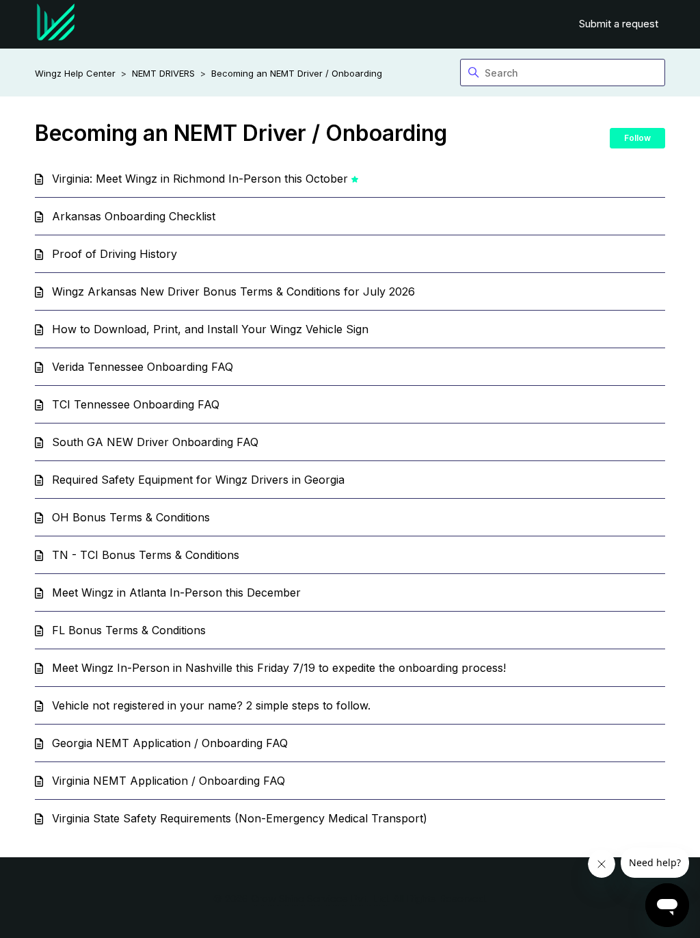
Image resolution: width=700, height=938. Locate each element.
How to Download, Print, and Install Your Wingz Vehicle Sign (210, 329)
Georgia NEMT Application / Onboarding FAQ (170, 743)
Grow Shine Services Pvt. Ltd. (320, 898)
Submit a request (618, 23)
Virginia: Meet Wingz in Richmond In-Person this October (200, 178)
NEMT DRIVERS (163, 73)
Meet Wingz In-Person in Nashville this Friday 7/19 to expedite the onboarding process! (279, 668)
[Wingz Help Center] (56, 24)
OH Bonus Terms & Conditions (131, 517)
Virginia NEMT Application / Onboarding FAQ (168, 780)
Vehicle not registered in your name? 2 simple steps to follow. (211, 705)
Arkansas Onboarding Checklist (133, 216)
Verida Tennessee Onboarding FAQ (142, 367)
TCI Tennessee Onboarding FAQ (135, 404)
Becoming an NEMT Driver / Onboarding (296, 73)
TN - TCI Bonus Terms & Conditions (145, 555)
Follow (637, 138)
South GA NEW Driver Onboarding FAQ (155, 442)
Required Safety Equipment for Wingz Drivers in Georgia (198, 479)
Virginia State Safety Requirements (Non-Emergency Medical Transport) (239, 818)
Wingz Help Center (75, 73)
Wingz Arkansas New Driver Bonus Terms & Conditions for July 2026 (233, 291)
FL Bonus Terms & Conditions (129, 630)
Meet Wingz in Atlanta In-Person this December (176, 592)
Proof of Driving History (114, 254)
